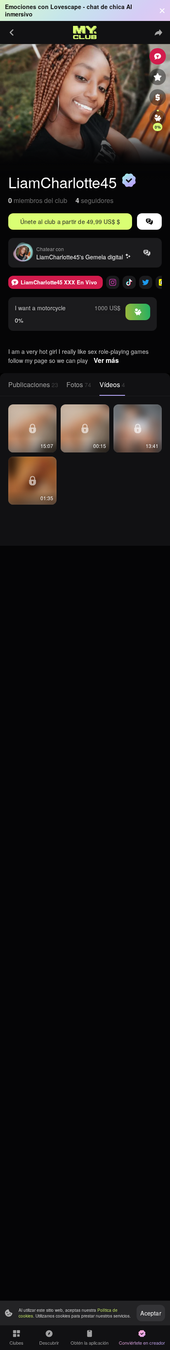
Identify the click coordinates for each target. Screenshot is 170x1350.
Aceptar (150, 1313)
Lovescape (65, 6)
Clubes (16, 1342)
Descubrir (49, 1342)
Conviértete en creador (142, 1342)
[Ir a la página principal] (85, 32)
